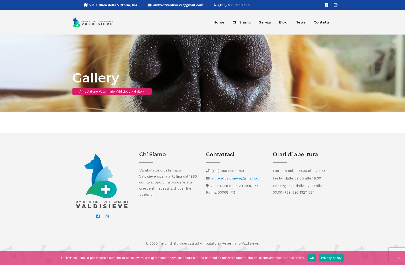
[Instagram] (336, 5)
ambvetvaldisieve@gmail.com (178, 5)
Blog (283, 22)
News (301, 22)
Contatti (321, 22)
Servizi (265, 22)
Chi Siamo (241, 22)
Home (219, 22)
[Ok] (399, 258)
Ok (312, 258)
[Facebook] (326, 5)
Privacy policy (331, 258)
